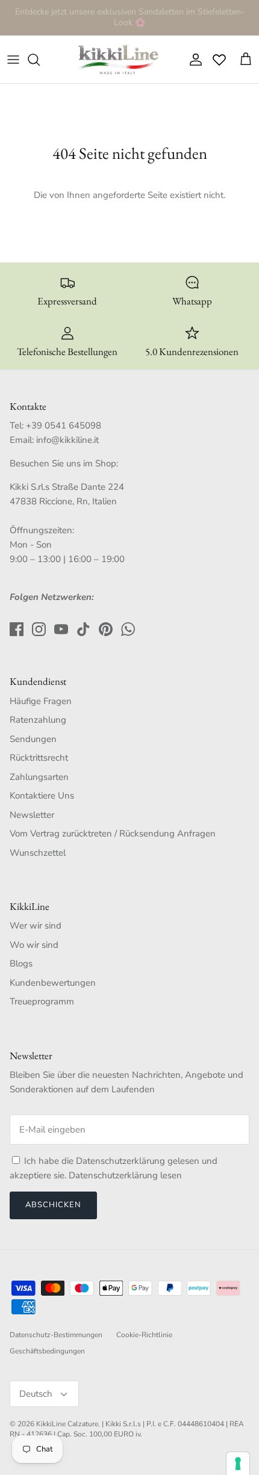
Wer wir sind (35, 926)
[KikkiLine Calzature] (117, 60)
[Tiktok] (83, 629)
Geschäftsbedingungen (47, 1351)
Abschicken (53, 1204)
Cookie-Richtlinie (144, 1335)
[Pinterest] (106, 629)
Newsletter (32, 815)
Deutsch (35, 1394)
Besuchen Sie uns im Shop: (64, 463)
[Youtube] (61, 629)
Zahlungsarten (39, 777)
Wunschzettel (38, 853)
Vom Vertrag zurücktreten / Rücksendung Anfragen (113, 833)
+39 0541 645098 (63, 425)
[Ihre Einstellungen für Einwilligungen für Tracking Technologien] (237, 1463)
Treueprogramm (42, 1001)
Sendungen (33, 739)
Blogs (21, 963)
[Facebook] (16, 629)
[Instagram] (39, 629)
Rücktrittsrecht (39, 758)
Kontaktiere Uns (42, 796)
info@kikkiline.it (67, 440)
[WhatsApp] (128, 629)
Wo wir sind (34, 945)
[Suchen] (40, 59)
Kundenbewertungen (53, 983)
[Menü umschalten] (13, 59)
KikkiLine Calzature (67, 1424)
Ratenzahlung (38, 720)
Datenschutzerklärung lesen (125, 1175)
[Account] (192, 59)
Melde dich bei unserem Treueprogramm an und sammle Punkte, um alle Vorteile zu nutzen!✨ (129, 22)
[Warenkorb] (245, 59)
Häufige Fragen (41, 701)
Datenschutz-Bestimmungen (56, 1335)
